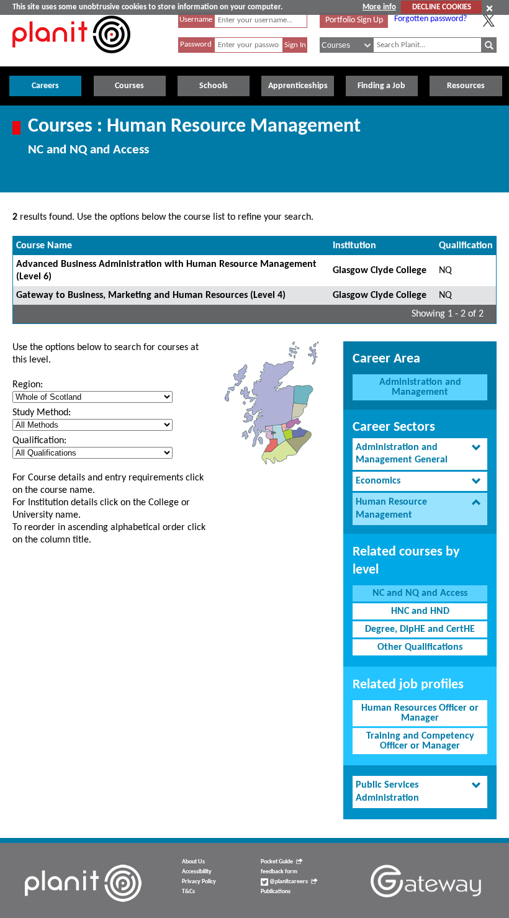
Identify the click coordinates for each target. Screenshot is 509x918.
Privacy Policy (199, 881)
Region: (27, 385)
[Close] (489, 8)
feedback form (279, 872)
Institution (354, 246)
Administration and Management (420, 387)
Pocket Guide (277, 862)
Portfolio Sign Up (354, 20)
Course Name (44, 246)
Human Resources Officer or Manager (420, 713)
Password (196, 44)
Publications (276, 891)
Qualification (466, 246)
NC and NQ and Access (419, 593)
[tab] (420, 454)
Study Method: (41, 413)
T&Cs (188, 891)
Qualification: (39, 441)
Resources (466, 86)
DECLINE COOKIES (441, 7)
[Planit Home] (71, 60)
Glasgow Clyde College (379, 271)
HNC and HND (420, 611)
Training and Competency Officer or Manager (420, 741)
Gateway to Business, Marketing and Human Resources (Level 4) (151, 295)
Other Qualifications (419, 647)
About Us (193, 862)
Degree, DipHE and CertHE (420, 629)
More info (379, 7)
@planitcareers (288, 881)
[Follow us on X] (488, 20)
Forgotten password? (430, 19)
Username (195, 20)
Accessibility (197, 872)
